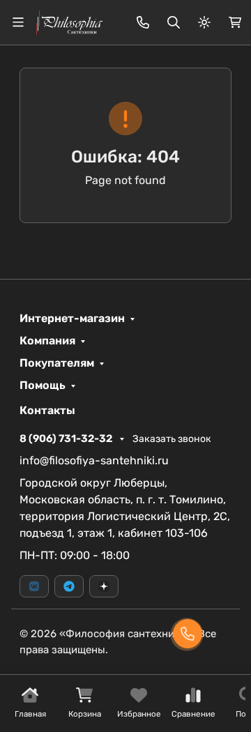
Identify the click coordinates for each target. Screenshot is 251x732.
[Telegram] (69, 586)
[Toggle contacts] (142, 22)
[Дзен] (104, 586)
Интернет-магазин (72, 318)
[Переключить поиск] (173, 22)
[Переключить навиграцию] (18, 22)
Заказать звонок (171, 439)
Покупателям (57, 363)
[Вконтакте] (34, 586)
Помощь (43, 385)
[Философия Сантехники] (69, 21)
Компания (47, 340)
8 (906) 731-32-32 (67, 438)
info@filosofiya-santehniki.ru (94, 460)
